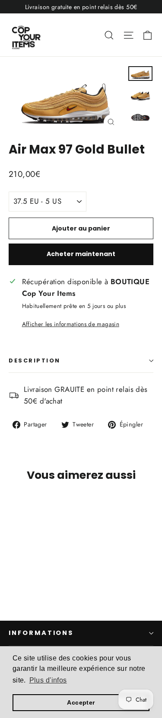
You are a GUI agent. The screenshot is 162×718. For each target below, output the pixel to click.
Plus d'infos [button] (48, 680)
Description (34, 360)
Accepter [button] (81, 702)
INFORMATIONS (41, 632)
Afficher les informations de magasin (70, 324)
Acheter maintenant (81, 254)
